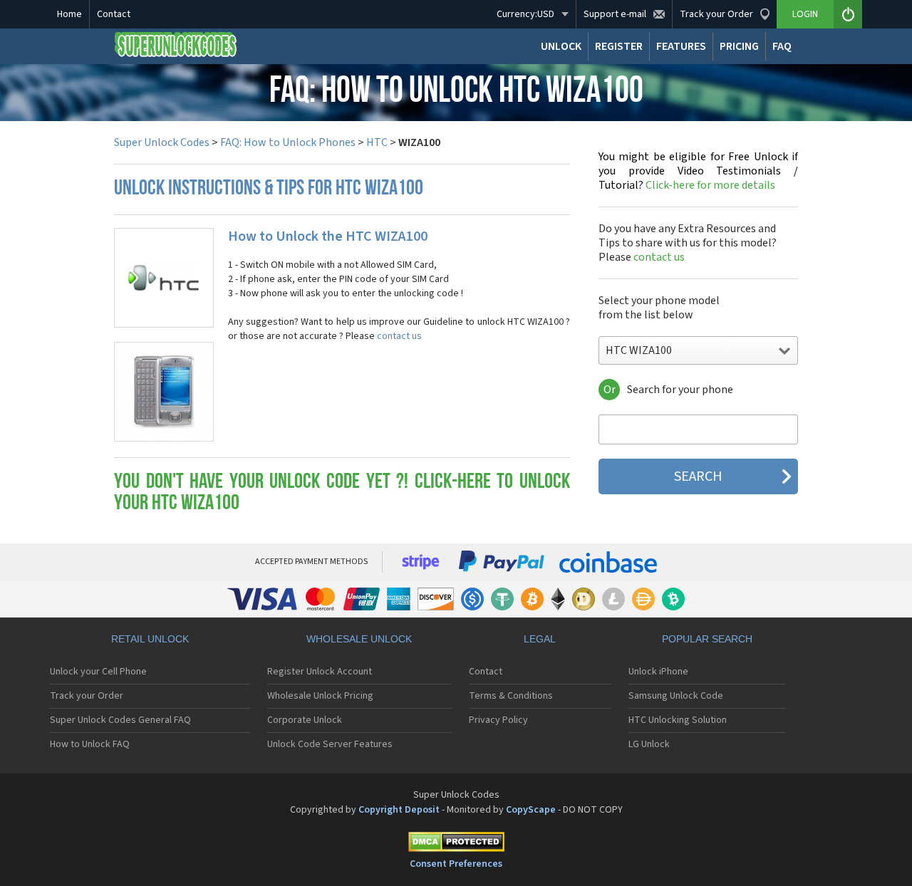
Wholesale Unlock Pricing (320, 696)
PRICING (739, 46)
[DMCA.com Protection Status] (456, 844)
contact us (399, 336)
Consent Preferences (456, 864)
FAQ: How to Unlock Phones (288, 142)
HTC (377, 142)
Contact (113, 14)
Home (69, 14)
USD (525, 14)
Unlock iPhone (658, 671)
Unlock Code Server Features (330, 744)
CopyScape (531, 810)
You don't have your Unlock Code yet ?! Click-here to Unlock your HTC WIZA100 (342, 493)
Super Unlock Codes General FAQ (120, 720)
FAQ (782, 46)
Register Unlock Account (319, 671)
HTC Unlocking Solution (677, 720)
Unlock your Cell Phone (98, 671)
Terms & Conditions (511, 696)
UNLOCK (561, 46)
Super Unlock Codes (161, 142)
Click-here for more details (698, 171)
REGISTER (619, 46)
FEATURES (681, 46)
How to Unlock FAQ (90, 744)
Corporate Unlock (304, 720)
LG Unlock (649, 744)
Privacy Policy (498, 720)
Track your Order (86, 696)
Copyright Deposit (399, 810)
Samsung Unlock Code (675, 696)
